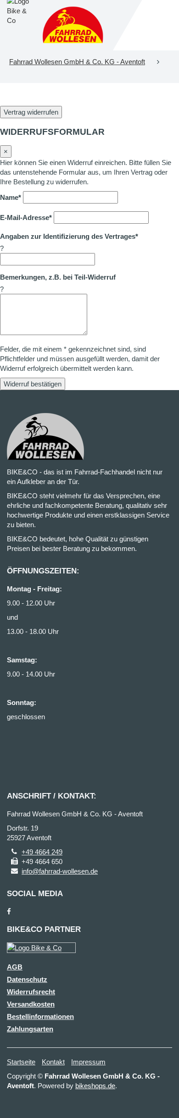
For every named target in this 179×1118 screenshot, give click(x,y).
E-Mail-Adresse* (26, 217)
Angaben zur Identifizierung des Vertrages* (69, 236)
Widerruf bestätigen (33, 384)
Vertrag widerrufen (31, 112)
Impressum (88, 1062)
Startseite (21, 1062)
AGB (14, 967)
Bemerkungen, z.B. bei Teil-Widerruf (58, 277)
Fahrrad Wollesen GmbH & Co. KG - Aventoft (77, 62)
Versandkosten (31, 1004)
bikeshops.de (95, 1086)
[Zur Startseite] (73, 25)
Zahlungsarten (30, 1029)
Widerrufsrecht (31, 992)
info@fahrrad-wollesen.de (60, 871)
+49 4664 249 (42, 852)
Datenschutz (27, 979)
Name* (10, 197)
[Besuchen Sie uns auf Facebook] (9, 911)
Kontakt (53, 1062)
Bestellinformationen (40, 1016)
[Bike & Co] (41, 947)
